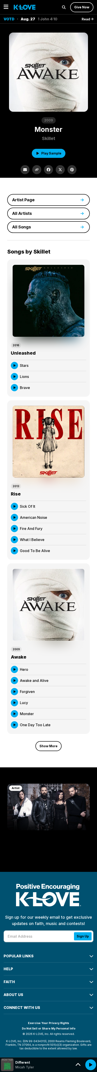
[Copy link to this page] (36, 169)
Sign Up (83, 936)
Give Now (81, 7)
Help (8, 969)
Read (86, 19)
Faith (9, 982)
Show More (48, 746)
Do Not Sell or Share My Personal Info (48, 1028)
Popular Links (19, 956)
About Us (13, 994)
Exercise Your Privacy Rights (48, 1023)
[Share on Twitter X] (60, 169)
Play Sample (51, 153)
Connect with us (22, 1007)
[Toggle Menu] (6, 7)
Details (76, 365)
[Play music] (90, 1064)
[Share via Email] (25, 169)
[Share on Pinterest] (71, 169)
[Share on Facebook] (48, 169)
